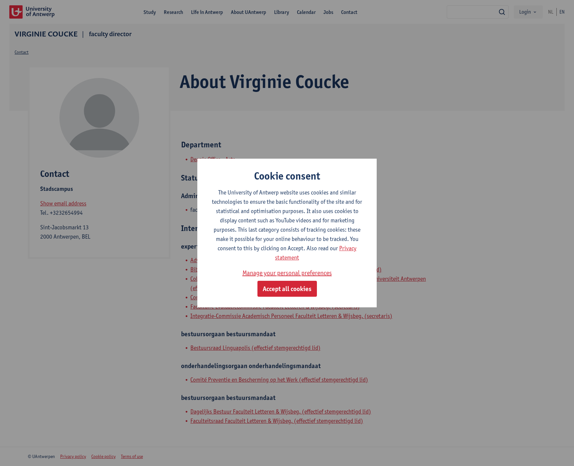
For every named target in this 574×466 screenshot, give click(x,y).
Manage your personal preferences (287, 273)
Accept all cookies (287, 289)
